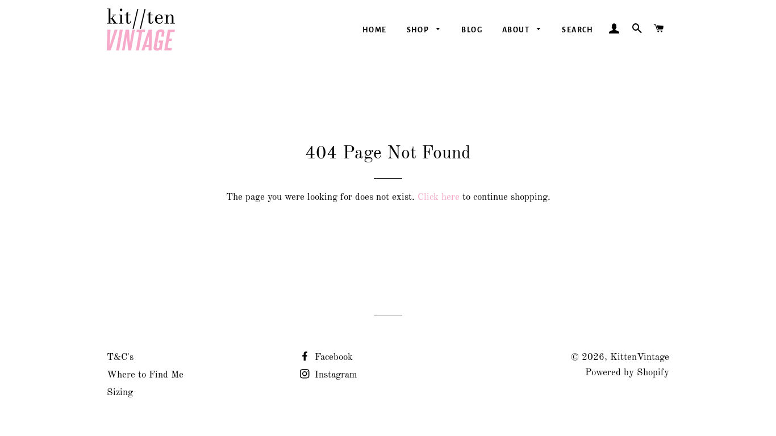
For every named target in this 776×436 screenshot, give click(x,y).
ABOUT (516, 30)
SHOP (419, 30)
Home (374, 30)
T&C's (120, 357)
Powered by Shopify (627, 373)
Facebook (332, 357)
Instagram (334, 375)
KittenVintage (639, 357)
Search (577, 30)
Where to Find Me (145, 375)
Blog (471, 30)
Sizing (120, 392)
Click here (439, 197)
